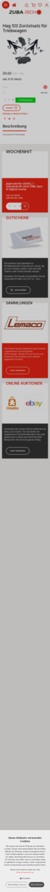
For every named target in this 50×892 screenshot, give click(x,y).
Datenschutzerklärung (24, 872)
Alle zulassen (36, 884)
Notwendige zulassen (17, 884)
